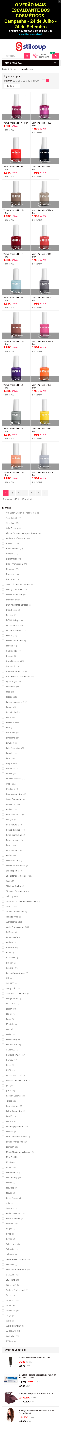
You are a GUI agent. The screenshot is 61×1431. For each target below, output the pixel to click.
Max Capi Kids (12, 1157)
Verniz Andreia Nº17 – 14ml (16, 122)
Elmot (8, 1014)
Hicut (8, 1065)
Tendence (10, 1310)
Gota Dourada (12, 661)
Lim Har (9, 1121)
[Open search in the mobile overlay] (16, 55)
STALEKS (10, 1274)
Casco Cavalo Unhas (15, 973)
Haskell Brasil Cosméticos (18, 676)
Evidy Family (11, 1039)
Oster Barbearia (13, 799)
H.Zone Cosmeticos (15, 671)
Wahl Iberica (11, 921)
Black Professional (14, 564)
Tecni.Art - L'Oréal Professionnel (21, 901)
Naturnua (10, 1172)
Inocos (9, 696)
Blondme (10, 569)
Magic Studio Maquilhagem (18, 1152)
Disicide (9, 615)
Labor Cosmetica (14, 1111)
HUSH (8, 1070)
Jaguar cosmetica (14, 702)
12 (29, 80)
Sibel (8, 881)
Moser (9, 773)
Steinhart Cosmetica (15, 891)
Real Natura (11, 824)
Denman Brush (13, 599)
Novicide (10, 1187)
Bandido (10, 947)
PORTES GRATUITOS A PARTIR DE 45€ (30, 31)
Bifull (8, 952)
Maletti (9, 768)
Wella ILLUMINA (13, 1325)
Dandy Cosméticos (15, 589)
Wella (8, 1320)
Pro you (9, 819)
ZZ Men (9, 1341)
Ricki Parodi (11, 850)
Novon (9, 1193)
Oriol (8, 783)
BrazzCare (11, 579)
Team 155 (10, 1300)
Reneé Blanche (13, 829)
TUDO (36, 80)
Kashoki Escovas (13, 1095)
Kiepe (8, 717)
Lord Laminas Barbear (16, 1136)
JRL (7, 1085)
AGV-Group (11, 528)
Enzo (8, 1019)
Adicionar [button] (19, 117)
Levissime (10, 737)
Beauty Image (12, 548)
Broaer (9, 962)
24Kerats (10, 932)
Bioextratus (11, 558)
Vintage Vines (12, 916)
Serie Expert (11, 870)
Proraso (9, 1223)
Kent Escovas (12, 1106)
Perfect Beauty (13, 1213)
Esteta (9, 635)
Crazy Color (11, 988)
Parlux (9, 809)
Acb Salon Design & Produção (20, 512)
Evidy (8, 1034)
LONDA (9, 1131)
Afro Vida (10, 523)
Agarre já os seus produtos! (30, 34)
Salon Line (11, 1244)
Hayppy (9, 1060)
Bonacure (10, 574)
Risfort (9, 855)
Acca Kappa (11, 517)
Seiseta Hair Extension (16, 1259)
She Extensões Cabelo (16, 875)
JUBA (8, 1090)
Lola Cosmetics (13, 748)
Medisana (10, 1162)
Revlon (9, 1239)
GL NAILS (10, 1049)
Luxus (8, 758)
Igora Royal (11, 681)
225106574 (44, 57)
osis (8, 1203)
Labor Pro (10, 732)
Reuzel (9, 845)
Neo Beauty (11, 1177)
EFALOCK (10, 1003)
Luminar (10, 1146)
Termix (9, 906)
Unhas (13, 69)
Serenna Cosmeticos (15, 865)
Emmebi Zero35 (13, 630)
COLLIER (10, 983)
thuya (8, 1315)
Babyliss (10, 543)
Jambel (9, 707)
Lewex (9, 742)
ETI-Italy (10, 1024)
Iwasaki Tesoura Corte (16, 1080)
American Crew (13, 937)
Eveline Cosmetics (14, 640)
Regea (9, 1228)
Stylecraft (10, 1279)
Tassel (9, 1295)
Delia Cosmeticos (14, 594)
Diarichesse (11, 610)
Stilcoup (9, 896)
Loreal (9, 753)
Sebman (10, 1254)
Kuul (8, 727)
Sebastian (10, 1249)
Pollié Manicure (13, 1218)
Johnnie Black (12, 712)
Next (45, 493)
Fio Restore (11, 1044)
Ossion (9, 1208)
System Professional (15, 1290)
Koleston (10, 722)
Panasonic (11, 804)
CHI (7, 978)
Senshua (10, 1264)
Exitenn (9, 645)
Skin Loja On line (13, 886)
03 (14, 80)
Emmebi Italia (12, 625)
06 (19, 80)
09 (24, 80)
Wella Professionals (15, 927)
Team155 (10, 1305)
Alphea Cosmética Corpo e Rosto (21, 533)
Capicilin (9, 968)
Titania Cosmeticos (15, 911)
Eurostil (9, 1029)
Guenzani (10, 666)
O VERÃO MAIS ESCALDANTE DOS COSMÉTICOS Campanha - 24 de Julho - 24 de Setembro (30, 15)
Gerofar (9, 656)
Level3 (9, 1116)
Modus (9, 1167)
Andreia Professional (15, 538)
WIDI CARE (11, 1331)
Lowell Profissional (14, 1141)
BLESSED (10, 957)
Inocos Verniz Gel (14, 1075)
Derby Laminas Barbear (17, 604)
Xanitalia (10, 1336)
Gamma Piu (11, 650)
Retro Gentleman (14, 835)
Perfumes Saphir (13, 814)
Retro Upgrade (13, 840)
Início (4, 69)
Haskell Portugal (13, 1054)
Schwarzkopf (12, 860)
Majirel (9, 763)
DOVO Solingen (13, 620)
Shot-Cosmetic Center (16, 1269)
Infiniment (10, 686)
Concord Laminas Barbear (18, 584)
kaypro (9, 1100)
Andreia (9, 942)
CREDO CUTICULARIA (16, 993)
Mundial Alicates (13, 778)
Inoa (8, 691)
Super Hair (11, 1285)
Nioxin (9, 1182)
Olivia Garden (12, 1198)
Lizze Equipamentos (15, 1126)
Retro (8, 1233)
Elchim (9, 1008)
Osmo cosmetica (14, 794)
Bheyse (9, 553)
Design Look (12, 998)
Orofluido (10, 789)
